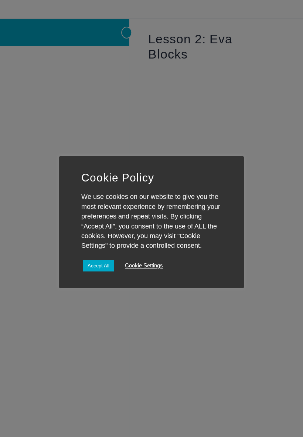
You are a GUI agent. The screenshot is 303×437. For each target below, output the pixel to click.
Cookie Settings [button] (144, 265)
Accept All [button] (98, 265)
